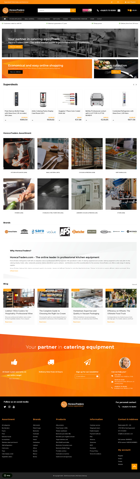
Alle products (60, 425)
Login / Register (131, 2)
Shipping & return (95, 428)
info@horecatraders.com (125, 433)
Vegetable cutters (7, 456)
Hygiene (65, 19)
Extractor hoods (6, 436)
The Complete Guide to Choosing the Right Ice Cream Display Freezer (52, 312)
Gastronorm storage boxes (64, 456)
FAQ (91, 436)
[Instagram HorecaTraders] (9, 406)
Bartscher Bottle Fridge (63, 448)
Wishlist (120, 464)
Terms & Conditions (95, 454)
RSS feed (78, 475)
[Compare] (111, 2)
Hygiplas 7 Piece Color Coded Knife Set (42, 112)
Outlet (99, 19)
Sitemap (84, 475)
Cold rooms (5, 448)
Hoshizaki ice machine (62, 454)
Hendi (35, 439)
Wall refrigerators (7, 445)
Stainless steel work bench (10, 442)
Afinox (35, 448)
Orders (120, 458)
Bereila (35, 451)
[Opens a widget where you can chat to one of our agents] (7, 475)
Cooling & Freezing (44, 19)
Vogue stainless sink (62, 439)
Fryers (4, 431)
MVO (91, 445)
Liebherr (35, 445)
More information (14, 378)
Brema (35, 456)
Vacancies (93, 442)
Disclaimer (93, 448)
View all (134, 284)
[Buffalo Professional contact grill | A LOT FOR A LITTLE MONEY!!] (70, 99)
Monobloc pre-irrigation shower (65, 436)
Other (92, 19)
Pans (3, 433)
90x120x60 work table (62, 442)
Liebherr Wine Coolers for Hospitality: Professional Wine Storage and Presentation (19, 312)
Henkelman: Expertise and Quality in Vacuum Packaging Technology (86, 312)
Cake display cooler (7, 454)
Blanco (35, 454)
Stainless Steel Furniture (79, 19)
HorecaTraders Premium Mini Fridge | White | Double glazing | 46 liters (124, 113)
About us (92, 439)
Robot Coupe (37, 428)
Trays (3, 451)
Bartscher (36, 431)
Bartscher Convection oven (64, 445)
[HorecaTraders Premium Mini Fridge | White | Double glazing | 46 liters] (123, 99)
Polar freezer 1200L (62, 428)
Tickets (120, 461)
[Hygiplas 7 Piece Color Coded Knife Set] (43, 99)
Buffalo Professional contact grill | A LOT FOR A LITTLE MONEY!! (69, 113)
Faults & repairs (94, 431)
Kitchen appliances (15, 19)
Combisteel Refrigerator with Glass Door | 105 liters (96, 112)
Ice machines (6, 439)
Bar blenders (6, 428)
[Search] (73, 10)
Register (120, 455)
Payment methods (95, 433)
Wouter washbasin (61, 431)
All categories (6, 425)
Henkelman (36, 442)
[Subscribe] (97, 376)
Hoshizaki (36, 433)
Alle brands (36, 425)
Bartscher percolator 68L (63, 433)
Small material (29, 19)
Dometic (35, 436)
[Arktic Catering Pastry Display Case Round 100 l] (16, 99)
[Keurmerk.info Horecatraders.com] (87, 10)
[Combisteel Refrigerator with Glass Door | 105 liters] (97, 99)
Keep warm (56, 19)
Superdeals (10, 84)
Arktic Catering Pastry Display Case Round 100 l (15, 112)
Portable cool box (61, 451)
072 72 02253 (122, 431)
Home (5, 19)
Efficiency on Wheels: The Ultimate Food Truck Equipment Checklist (118, 312)
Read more (14, 271)
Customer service (95, 425)
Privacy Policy (94, 451)
